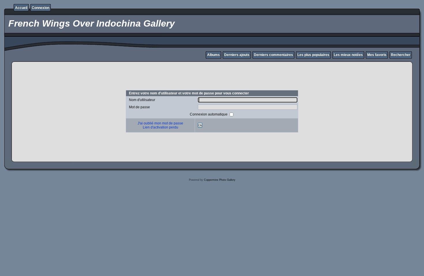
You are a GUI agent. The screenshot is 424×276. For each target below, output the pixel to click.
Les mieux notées (348, 55)
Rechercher (400, 55)
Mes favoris (377, 55)
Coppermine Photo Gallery (219, 179)
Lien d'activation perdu (160, 127)
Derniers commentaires (273, 55)
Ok (200, 125)
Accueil (21, 8)
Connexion (40, 8)
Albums (213, 55)
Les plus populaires (313, 55)
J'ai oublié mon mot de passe (160, 123)
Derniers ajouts (236, 55)
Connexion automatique (209, 114)
